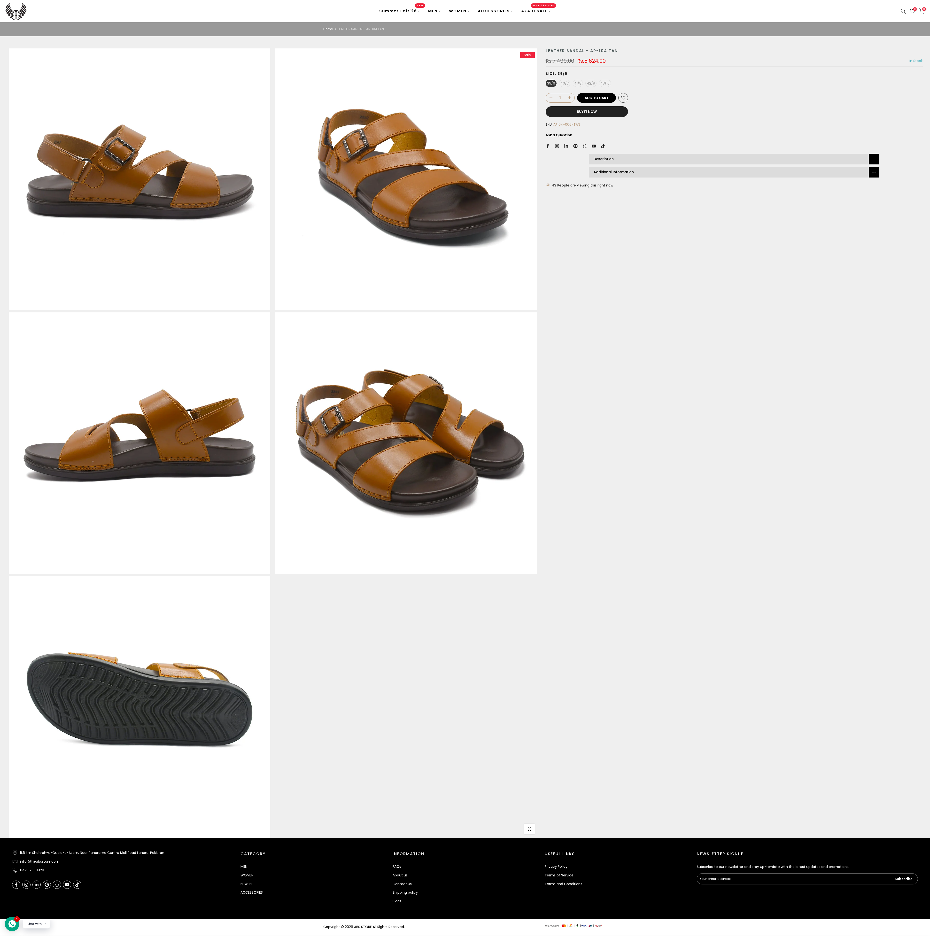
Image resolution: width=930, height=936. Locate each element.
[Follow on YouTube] (594, 146)
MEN (433, 11)
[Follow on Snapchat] (584, 146)
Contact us (402, 884)
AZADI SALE (537, 11)
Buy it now (587, 111)
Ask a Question (559, 135)
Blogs (397, 901)
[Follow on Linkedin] (566, 146)
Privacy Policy (556, 866)
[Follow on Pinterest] (575, 146)
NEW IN (246, 884)
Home (328, 29)
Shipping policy (405, 892)
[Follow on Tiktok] (603, 146)
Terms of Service (559, 875)
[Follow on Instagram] (557, 146)
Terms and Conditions (563, 884)
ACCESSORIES (494, 11)
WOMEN (457, 11)
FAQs (397, 866)
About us (400, 875)
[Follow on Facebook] (548, 146)
